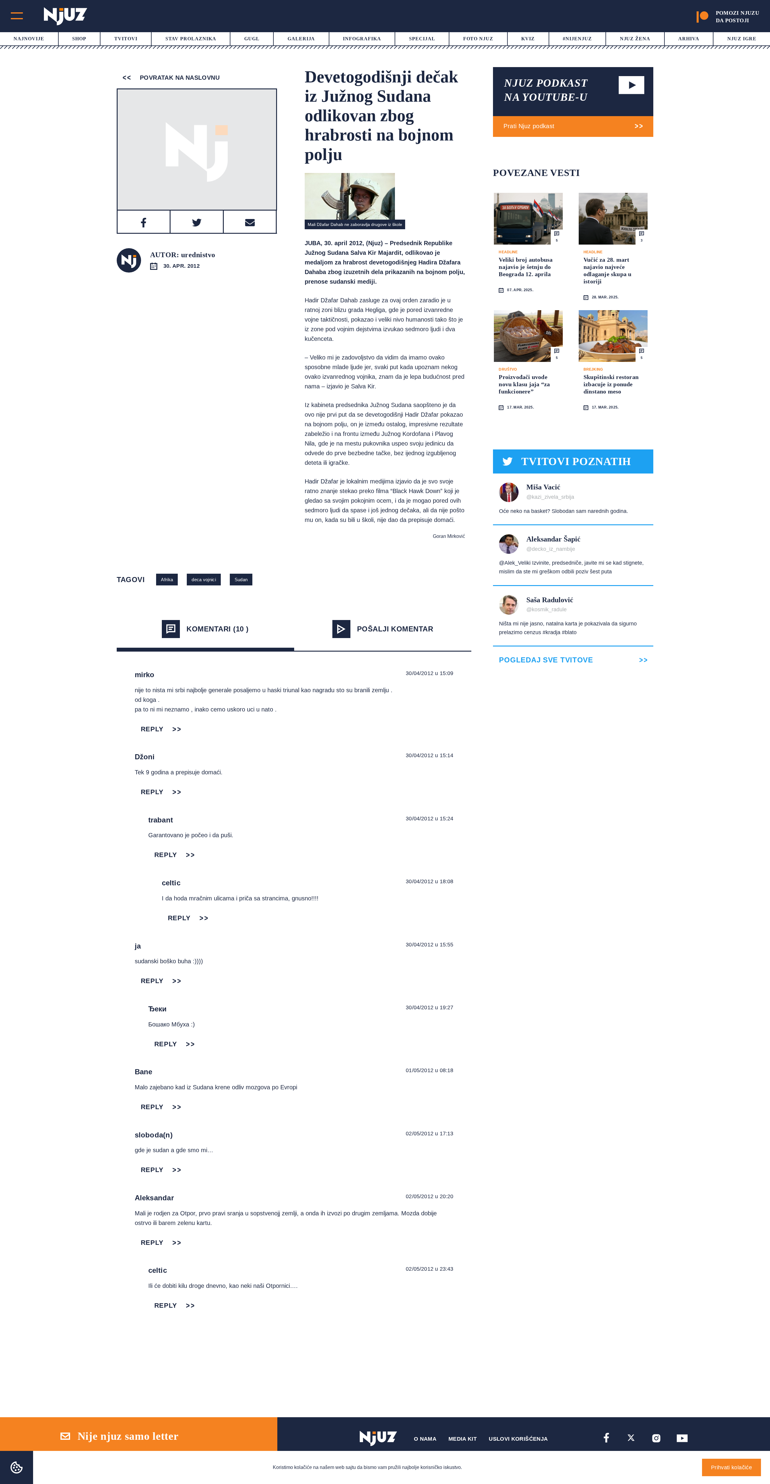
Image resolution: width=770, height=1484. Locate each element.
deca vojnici (204, 579)
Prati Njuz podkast (529, 126)
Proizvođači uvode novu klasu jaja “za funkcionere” (524, 384)
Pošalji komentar (395, 629)
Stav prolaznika (190, 38)
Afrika (167, 579)
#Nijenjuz (577, 38)
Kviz (528, 38)
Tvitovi (125, 38)
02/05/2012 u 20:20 (429, 1196)
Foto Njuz (478, 38)
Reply (152, 729)
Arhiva (688, 38)
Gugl (252, 38)
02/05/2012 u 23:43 (429, 1269)
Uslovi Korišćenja (518, 1439)
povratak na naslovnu (179, 77)
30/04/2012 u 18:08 (429, 881)
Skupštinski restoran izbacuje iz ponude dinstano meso (611, 384)
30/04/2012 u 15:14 (429, 755)
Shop (79, 38)
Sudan (241, 579)
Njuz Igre (741, 38)
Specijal (422, 38)
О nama (425, 1439)
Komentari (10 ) (217, 629)
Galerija (301, 38)
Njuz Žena (635, 38)
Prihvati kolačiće (731, 1467)
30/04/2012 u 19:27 (429, 1007)
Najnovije (29, 38)
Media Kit (462, 1439)
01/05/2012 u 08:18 (429, 1070)
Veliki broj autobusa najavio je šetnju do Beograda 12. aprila (526, 266)
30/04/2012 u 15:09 (429, 673)
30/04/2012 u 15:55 (429, 945)
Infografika (362, 38)
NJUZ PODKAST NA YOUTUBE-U (546, 90)
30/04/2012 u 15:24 (429, 819)
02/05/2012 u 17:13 (429, 1134)
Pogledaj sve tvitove (546, 660)
